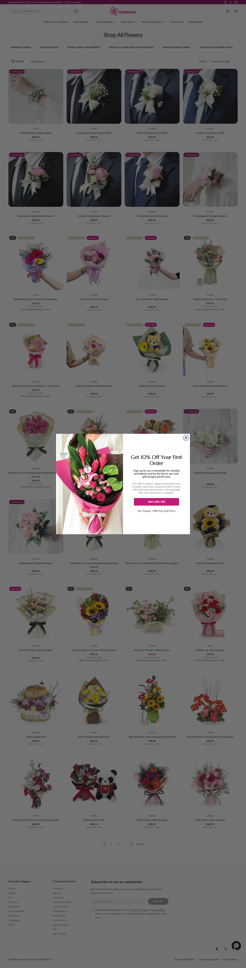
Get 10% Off (156, 501)
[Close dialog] (186, 437)
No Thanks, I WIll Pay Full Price (156, 511)
